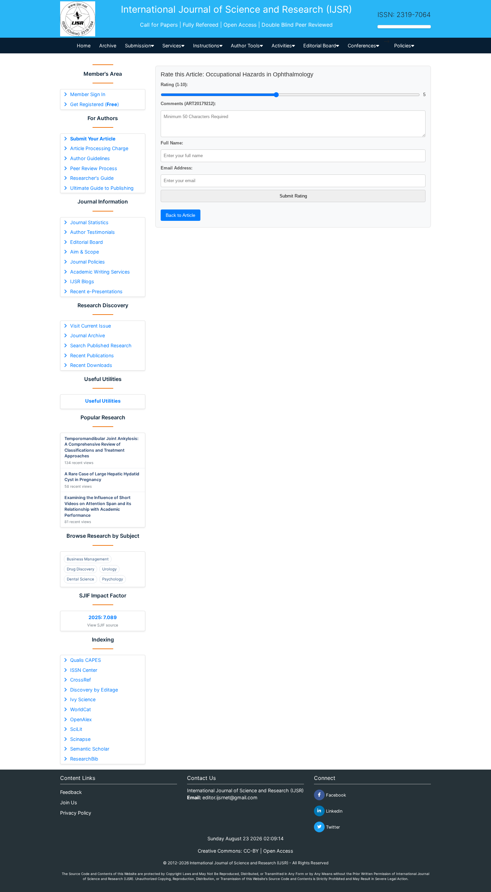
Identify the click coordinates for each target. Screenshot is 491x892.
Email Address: (176, 167)
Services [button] (171, 45)
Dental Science (80, 579)
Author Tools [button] (245, 45)
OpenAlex (81, 719)
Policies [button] (402, 45)
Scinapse (80, 739)
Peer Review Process (93, 168)
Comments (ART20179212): (188, 103)
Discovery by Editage (94, 690)
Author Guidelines (90, 158)
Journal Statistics (89, 222)
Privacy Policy (75, 813)
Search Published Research (101, 345)
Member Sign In (87, 94)
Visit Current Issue (90, 326)
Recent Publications (92, 355)
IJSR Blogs (82, 281)
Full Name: (172, 142)
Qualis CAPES (85, 660)
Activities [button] (282, 45)
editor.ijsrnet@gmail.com (230, 797)
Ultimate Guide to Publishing (102, 188)
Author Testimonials (92, 232)
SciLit (76, 729)
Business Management (88, 559)
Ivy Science (83, 699)
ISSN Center (83, 670)
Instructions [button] (206, 45)
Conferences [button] (362, 45)
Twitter (332, 826)
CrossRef (80, 680)
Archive (107, 45)
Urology (109, 569)
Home (84, 45)
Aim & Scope (84, 252)
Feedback (71, 792)
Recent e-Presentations (96, 291)
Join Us (68, 802)
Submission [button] (138, 45)
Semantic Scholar (89, 749)
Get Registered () (94, 104)
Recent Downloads (91, 365)
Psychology (112, 579)
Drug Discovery (80, 569)
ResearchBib (84, 759)
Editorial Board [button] (319, 45)
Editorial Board (86, 242)
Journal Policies (87, 262)
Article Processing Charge (99, 148)
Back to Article (180, 215)
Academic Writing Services (100, 272)
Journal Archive (87, 335)
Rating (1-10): (174, 84)
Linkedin (333, 810)
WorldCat (80, 709)
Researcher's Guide (92, 178)
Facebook (335, 794)
